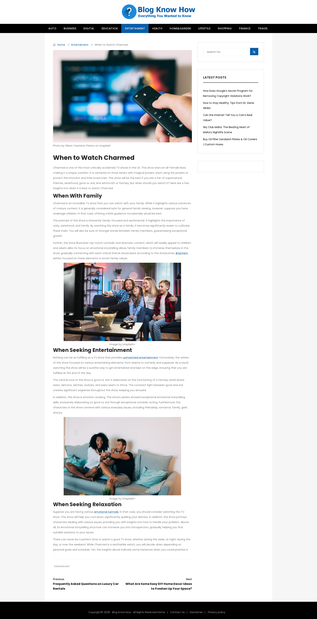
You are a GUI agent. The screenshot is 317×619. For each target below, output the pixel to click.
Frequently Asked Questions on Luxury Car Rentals (86, 584)
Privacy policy (216, 612)
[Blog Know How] (158, 12)
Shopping (225, 28)
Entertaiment (135, 28)
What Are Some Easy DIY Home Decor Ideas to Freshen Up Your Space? (158, 584)
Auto (52, 28)
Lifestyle (204, 28)
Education (110, 28)
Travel (263, 28)
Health (157, 28)
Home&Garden (180, 28)
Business (70, 28)
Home (61, 45)
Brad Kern (182, 253)
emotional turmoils (106, 512)
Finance (245, 28)
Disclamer (196, 612)
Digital (88, 28)
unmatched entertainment (140, 357)
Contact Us (177, 612)
